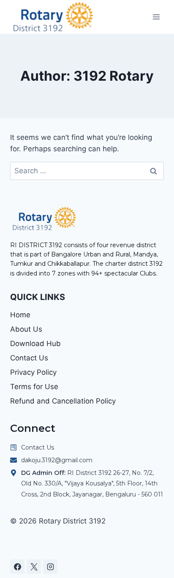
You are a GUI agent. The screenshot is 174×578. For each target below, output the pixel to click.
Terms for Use (34, 386)
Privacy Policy (33, 372)
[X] (34, 566)
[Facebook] (17, 566)
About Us (26, 329)
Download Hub (35, 343)
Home (20, 315)
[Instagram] (50, 566)
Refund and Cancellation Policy (63, 401)
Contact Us (29, 358)
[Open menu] (156, 16)
